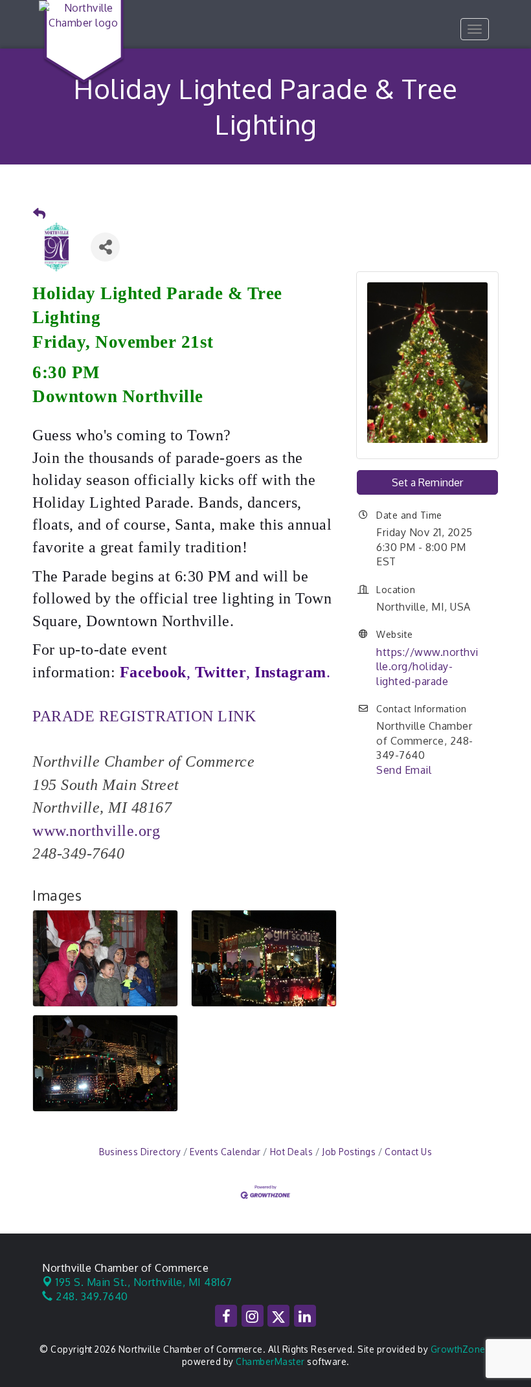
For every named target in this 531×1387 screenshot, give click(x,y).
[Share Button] (105, 247)
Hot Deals (291, 1151)
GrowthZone (458, 1349)
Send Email (403, 769)
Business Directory (140, 1151)
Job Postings (349, 1151)
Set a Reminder (427, 482)
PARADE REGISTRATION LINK (144, 716)
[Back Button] (39, 214)
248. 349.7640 (90, 1296)
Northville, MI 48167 (144, 1282)
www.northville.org (96, 830)
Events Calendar (225, 1151)
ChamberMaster (270, 1361)
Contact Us (408, 1151)
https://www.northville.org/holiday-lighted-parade (427, 667)
